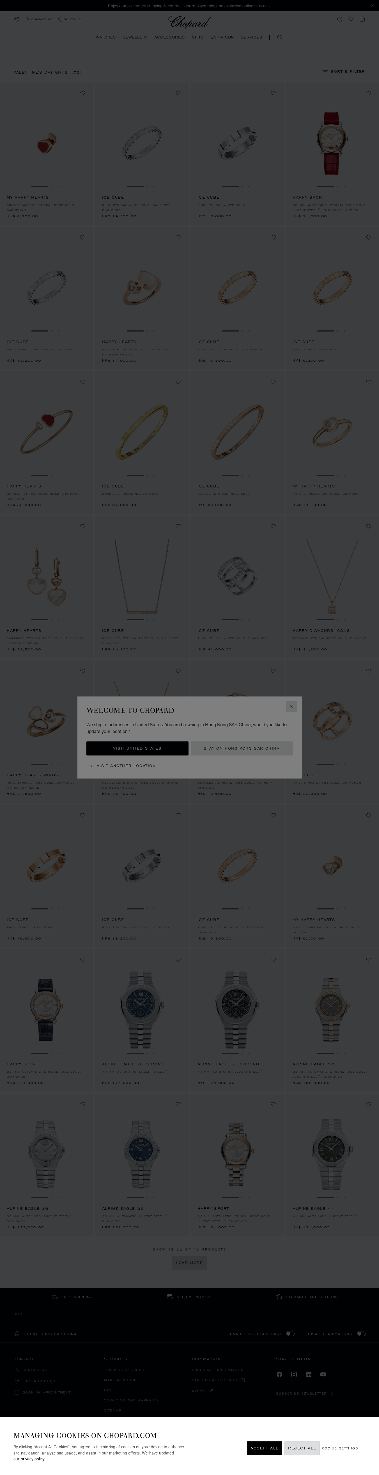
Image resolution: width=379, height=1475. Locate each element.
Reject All (302, 1448)
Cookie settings (340, 1448)
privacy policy (33, 1458)
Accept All (265, 1448)
